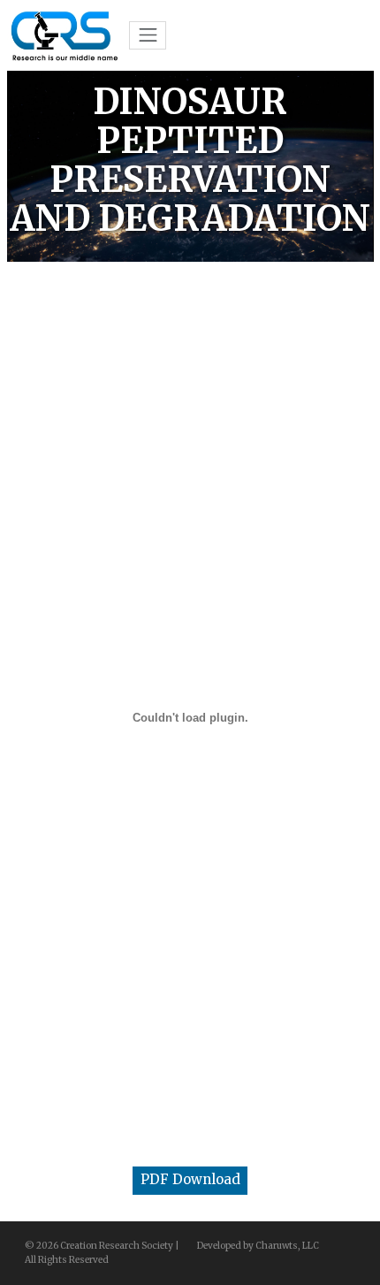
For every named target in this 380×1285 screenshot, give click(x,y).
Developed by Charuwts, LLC (258, 1245)
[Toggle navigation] (147, 35)
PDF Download (190, 1179)
